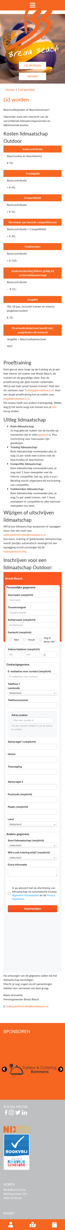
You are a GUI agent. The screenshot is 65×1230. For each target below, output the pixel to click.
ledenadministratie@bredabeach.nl (24, 535)
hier (54, 407)
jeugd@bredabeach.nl (16, 398)
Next (60, 1069)
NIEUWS (32, 76)
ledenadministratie (14, 551)
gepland (43, 435)
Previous (4, 1069)
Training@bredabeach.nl (39, 390)
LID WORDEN (32, 65)
